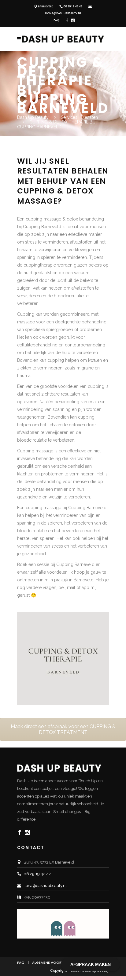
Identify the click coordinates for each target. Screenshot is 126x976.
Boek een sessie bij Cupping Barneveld (55, 564)
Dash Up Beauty (33, 117)
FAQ (56, 20)
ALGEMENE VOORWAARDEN (55, 962)
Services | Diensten (79, 117)
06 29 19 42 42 (72, 6)
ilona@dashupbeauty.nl (63, 13)
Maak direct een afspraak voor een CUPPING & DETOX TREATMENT (63, 729)
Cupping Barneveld (87, 507)
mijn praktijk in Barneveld (69, 579)
